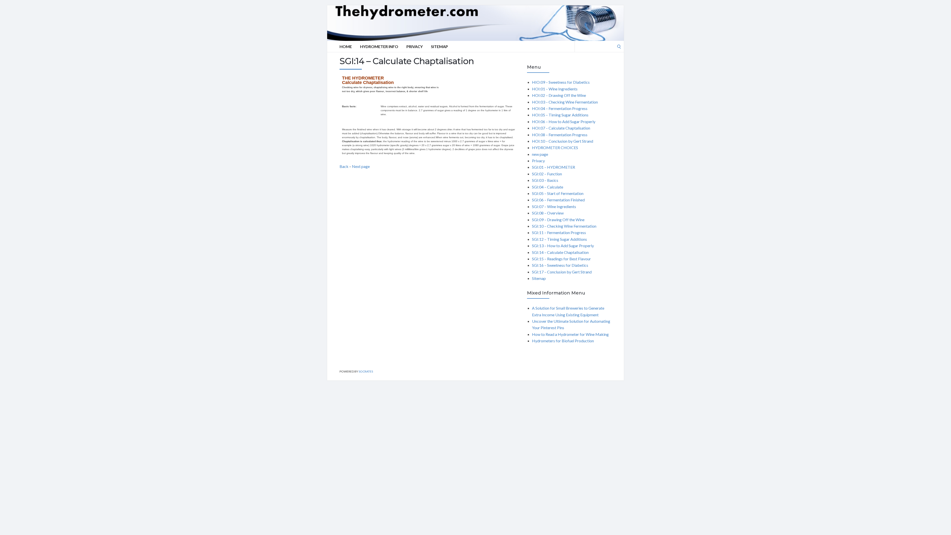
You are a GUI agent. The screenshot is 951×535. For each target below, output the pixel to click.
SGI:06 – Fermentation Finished (558, 199)
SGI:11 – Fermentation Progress (559, 232)
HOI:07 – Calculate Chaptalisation (561, 128)
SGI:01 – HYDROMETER (553, 167)
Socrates (366, 371)
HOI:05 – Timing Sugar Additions (560, 114)
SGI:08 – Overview (548, 213)
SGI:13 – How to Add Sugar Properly (563, 245)
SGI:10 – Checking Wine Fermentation (564, 226)
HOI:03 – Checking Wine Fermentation (565, 102)
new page (540, 154)
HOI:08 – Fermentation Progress (559, 134)
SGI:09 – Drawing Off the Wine (558, 219)
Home (346, 46)
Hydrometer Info (379, 46)
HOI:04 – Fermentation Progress (559, 108)
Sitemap (439, 46)
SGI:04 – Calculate (547, 187)
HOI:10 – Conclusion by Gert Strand (562, 141)
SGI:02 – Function (547, 173)
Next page (361, 166)
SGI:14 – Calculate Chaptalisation (560, 252)
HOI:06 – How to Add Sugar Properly (563, 121)
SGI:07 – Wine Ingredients (554, 206)
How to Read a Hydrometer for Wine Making (570, 334)
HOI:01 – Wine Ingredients (555, 88)
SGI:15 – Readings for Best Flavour (561, 258)
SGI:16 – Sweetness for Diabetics (560, 265)
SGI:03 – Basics (545, 180)
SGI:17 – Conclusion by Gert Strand (562, 271)
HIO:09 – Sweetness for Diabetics (561, 82)
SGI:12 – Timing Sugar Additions (559, 239)
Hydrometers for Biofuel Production (563, 340)
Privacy (414, 46)
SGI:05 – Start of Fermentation (557, 193)
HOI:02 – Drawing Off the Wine (559, 95)
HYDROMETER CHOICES (555, 147)
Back (344, 166)
